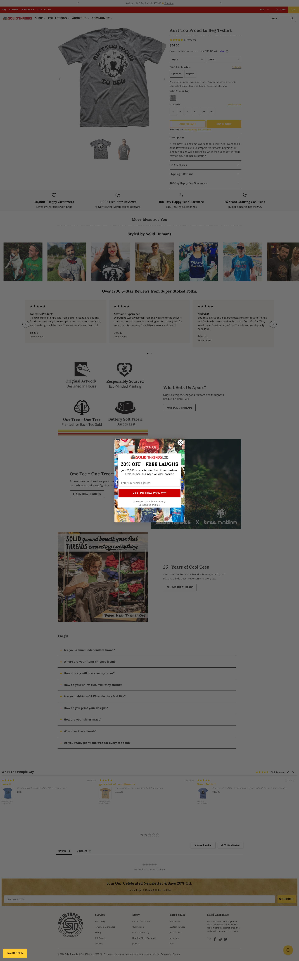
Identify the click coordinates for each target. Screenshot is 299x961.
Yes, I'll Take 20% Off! (149, 493)
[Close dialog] (180, 442)
